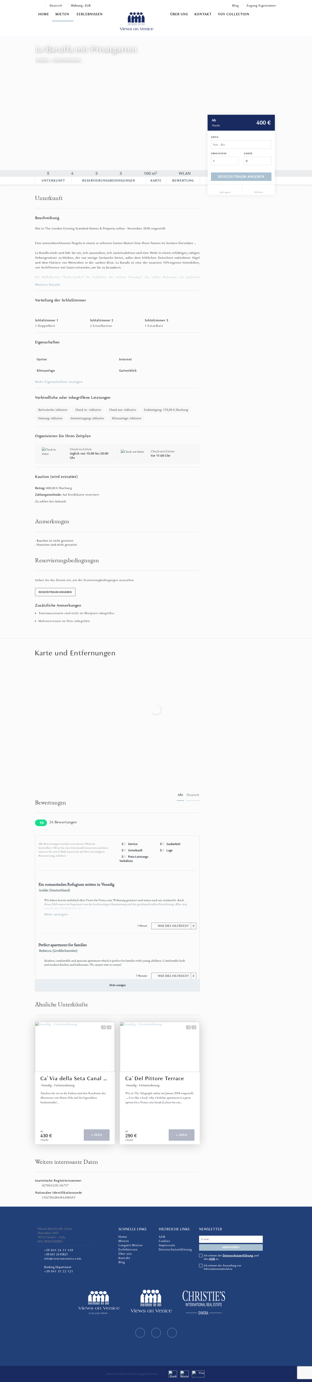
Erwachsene (218, 153)
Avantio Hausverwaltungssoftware (132, 1374)
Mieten (62, 14)
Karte (156, 180)
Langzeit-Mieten (130, 1245)
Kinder (248, 153)
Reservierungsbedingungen (108, 180)
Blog (235, 6)
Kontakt (203, 14)
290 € (131, 1136)
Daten (214, 137)
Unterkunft (53, 180)
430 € (46, 1136)
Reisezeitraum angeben (241, 176)
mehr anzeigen (56, 914)
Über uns (179, 14)
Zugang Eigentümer (261, 6)
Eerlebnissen (90, 14)
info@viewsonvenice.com (62, 1259)
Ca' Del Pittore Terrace (154, 1078)
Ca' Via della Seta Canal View (75, 1078)
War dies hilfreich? (175, 926)
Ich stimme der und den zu (231, 1257)
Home (43, 14)
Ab (214, 120)
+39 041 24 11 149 (58, 1250)
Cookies (164, 1241)
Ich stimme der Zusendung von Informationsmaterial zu (222, 1267)
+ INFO (96, 1135)
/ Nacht (44, 1140)
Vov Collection (233, 14)
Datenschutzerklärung (175, 1250)
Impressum (167, 1245)
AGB (162, 1237)
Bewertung (183, 180)
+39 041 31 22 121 (58, 1271)
